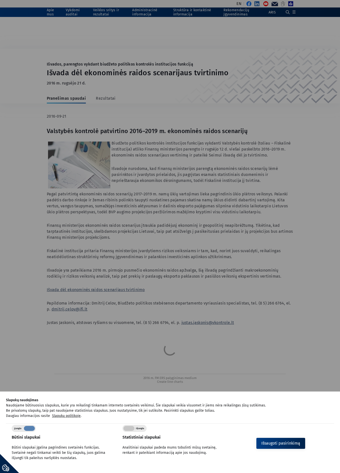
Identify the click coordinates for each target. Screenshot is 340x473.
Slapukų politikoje (66, 416)
